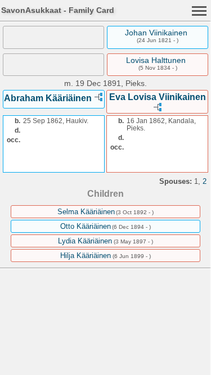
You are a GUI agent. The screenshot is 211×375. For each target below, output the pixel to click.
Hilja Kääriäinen (85, 255)
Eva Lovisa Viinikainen (157, 97)
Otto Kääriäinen (85, 226)
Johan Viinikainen (156, 32)
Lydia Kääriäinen (85, 241)
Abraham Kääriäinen (48, 98)
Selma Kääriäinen (86, 211)
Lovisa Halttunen (156, 60)
